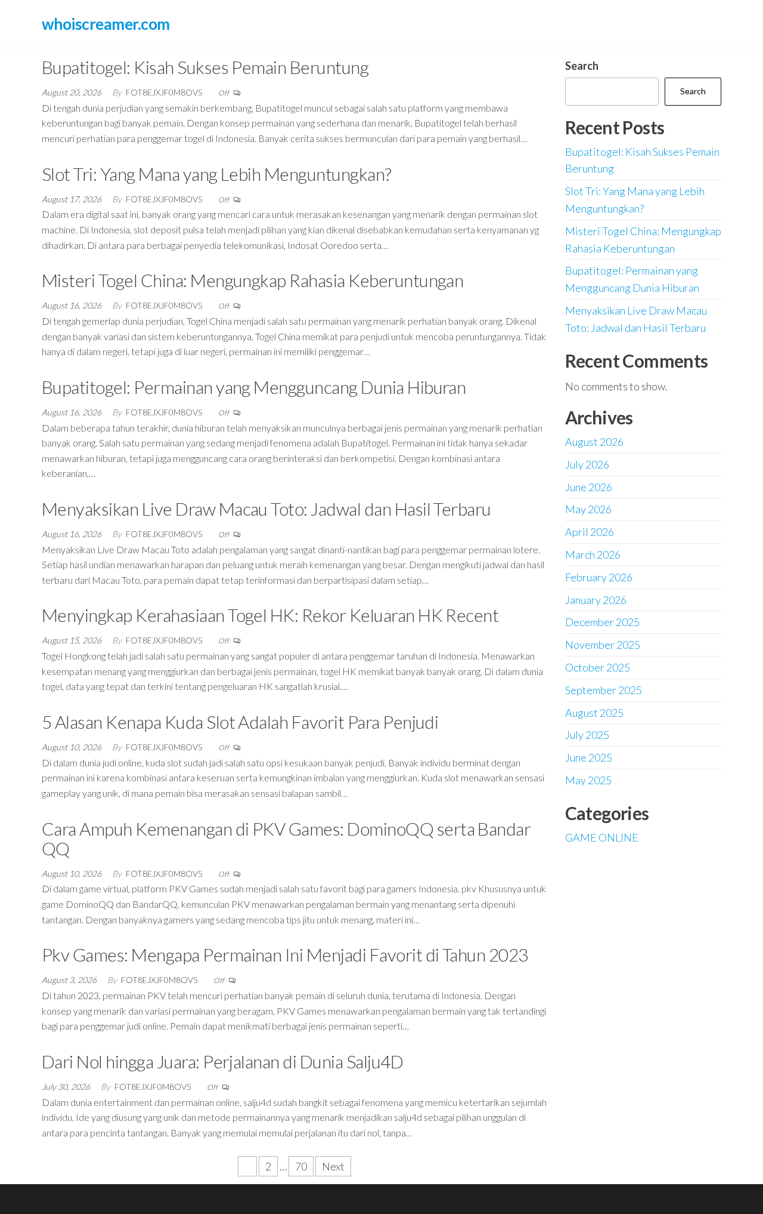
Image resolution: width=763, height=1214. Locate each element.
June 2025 (588, 757)
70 (301, 1166)
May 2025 (588, 780)
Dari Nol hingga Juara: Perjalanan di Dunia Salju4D (222, 1061)
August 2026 (594, 441)
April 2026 (589, 531)
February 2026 (598, 577)
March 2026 (593, 554)
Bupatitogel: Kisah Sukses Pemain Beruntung (205, 67)
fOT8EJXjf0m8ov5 (165, 92)
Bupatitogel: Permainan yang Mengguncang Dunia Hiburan (254, 387)
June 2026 (588, 487)
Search (581, 65)
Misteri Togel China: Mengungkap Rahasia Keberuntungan (252, 280)
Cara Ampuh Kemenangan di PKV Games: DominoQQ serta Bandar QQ (286, 838)
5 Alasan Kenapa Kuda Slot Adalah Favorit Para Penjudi (240, 721)
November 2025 (602, 644)
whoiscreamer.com (106, 23)
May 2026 (588, 509)
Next (333, 1166)
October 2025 (597, 667)
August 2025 (594, 712)
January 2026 (595, 599)
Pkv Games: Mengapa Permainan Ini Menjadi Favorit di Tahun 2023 (285, 954)
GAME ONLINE (601, 837)
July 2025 (587, 734)
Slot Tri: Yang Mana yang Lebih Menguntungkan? (217, 173)
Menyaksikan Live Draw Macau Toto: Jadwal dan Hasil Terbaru (266, 508)
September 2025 (603, 690)
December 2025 (602, 621)
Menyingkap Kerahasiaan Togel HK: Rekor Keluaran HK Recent (270, 615)
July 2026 (587, 464)
